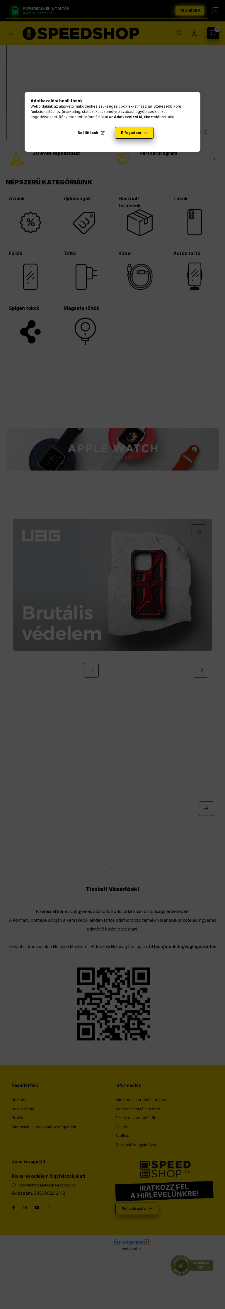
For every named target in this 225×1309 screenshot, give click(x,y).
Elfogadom (131, 132)
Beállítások (88, 132)
